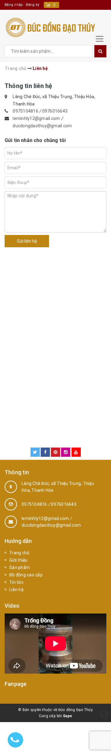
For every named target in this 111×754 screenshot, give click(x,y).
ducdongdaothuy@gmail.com (42, 125)
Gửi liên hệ (27, 241)
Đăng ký (32, 5)
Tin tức (16, 582)
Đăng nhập (14, 5)
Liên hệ (16, 589)
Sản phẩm (19, 567)
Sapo (67, 716)
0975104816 (25, 111)
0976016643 (55, 111)
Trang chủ (19, 552)
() (54, 5)
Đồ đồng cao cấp (26, 574)
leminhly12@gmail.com (37, 118)
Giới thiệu (18, 560)
